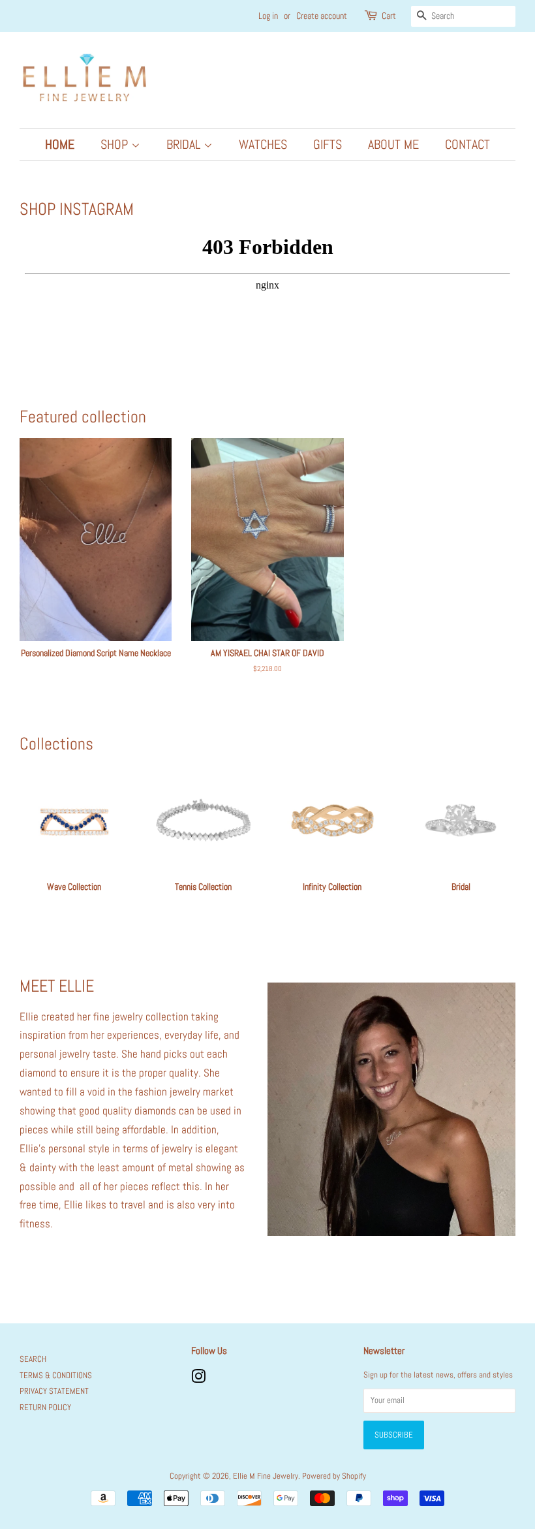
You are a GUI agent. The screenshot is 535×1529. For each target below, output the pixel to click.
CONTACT (467, 144)
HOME (59, 144)
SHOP (115, 144)
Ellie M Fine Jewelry (265, 1476)
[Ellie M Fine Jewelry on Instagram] (198, 1379)
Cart (389, 16)
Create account (321, 16)
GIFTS (327, 144)
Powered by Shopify (334, 1476)
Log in (268, 16)
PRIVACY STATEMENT (54, 1391)
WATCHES (263, 144)
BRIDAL (185, 144)
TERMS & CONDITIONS (56, 1375)
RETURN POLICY (45, 1407)
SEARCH (33, 1359)
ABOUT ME (393, 144)
